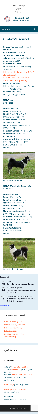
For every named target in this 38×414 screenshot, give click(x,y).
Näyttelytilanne (10, 389)
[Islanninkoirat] (19, 19)
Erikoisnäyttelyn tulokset (22, 375)
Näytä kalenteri (5, 305)
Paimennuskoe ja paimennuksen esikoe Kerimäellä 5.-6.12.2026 (21, 300)
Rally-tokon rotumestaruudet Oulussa (20, 284)
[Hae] (35, 29)
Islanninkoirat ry (22, 408)
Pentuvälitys (9, 385)
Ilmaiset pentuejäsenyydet (14, 325)
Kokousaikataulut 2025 (13, 328)
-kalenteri (22, 389)
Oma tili (19, 9)
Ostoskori (19, 12)
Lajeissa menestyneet (13, 321)
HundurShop (19, 5)
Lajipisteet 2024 (10, 331)
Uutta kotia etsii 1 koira (20, 367)
